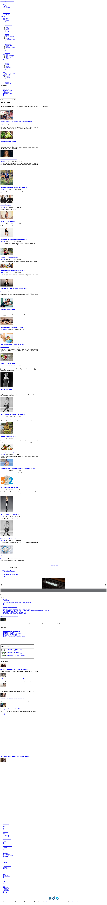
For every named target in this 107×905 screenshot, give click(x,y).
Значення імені (8, 81)
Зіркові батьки (8, 78)
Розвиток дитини (9, 50)
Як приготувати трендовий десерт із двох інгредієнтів (14, 612)
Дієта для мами (8, 57)
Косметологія (8, 24)
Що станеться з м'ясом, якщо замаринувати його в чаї (14, 603)
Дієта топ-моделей (5, 555)
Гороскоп (7, 82)
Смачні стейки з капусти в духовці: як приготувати (14, 605)
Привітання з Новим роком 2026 (9, 616)
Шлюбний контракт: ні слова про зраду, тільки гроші (14, 636)
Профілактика (8, 67)
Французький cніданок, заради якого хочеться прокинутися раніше (17, 602)
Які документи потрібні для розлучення (11, 635)
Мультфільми (8, 74)
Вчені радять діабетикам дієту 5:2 (9, 487)
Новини (7, 76)
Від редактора (8, 83)
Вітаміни (7, 64)
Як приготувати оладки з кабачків (10, 607)
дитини (22, 901)
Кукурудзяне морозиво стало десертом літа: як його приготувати (16, 609)
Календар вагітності (9, 36)
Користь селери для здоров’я (8, 141)
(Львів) (20, 649)
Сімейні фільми (8, 25)
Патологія (7, 69)
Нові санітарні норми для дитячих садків (11, 631)
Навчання (7, 53)
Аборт (6, 27)
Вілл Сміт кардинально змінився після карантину (14, 187)
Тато (6, 21)
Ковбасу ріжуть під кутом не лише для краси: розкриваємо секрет (17, 604)
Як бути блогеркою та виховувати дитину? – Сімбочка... (15, 678)
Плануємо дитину (9, 22)
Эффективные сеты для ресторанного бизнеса (12, 270)
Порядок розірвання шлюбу (9, 632)
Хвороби (5, 59)
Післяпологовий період (10, 39)
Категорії (3, 576)
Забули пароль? (6, 14)
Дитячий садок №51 (11, 650)
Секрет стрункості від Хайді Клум (9, 514)
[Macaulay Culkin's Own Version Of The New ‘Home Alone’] (53, 583)
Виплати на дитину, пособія (8, 572)
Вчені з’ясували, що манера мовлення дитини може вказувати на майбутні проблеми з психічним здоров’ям (26, 610)
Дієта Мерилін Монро (6, 389)
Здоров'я (7, 31)
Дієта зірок (7, 58)
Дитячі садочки (6, 88)
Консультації (8, 77)
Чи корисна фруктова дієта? (8, 436)
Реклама (4, 5)
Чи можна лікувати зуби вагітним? (10, 574)
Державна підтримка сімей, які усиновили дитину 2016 (14, 629)
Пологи (7, 38)
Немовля (7, 43)
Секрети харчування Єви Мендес (9, 257)
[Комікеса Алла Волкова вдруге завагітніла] (3, 696)
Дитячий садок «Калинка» (13, 649)
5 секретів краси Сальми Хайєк (8, 159)
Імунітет (7, 66)
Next (4, 714)
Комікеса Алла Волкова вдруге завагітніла (12, 698)
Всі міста (3, 657)
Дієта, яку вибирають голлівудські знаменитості (13, 414)
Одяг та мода (8, 79)
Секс (6, 30)
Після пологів (49, 901)
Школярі (7, 46)
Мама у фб (5, 8)
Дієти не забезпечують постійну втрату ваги (12, 344)
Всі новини (5, 3)
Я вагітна (7, 35)
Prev (4, 713)
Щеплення (7, 60)
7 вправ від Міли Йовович (7, 309)
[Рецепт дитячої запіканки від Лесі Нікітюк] (3, 706)
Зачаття (7, 34)
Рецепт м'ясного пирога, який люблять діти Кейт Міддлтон (16, 121)
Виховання (7, 49)
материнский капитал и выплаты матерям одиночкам (14, 568)
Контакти (5, 6)
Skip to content (11, 1)
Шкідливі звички (9, 68)
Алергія (7, 62)
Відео (4, 72)
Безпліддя (7, 40)
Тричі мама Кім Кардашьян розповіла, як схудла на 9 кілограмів (18, 468)
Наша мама (2, 16)
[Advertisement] (9, 736)
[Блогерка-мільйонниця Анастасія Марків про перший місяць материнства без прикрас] (3, 686)
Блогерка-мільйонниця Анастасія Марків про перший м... (16, 689)
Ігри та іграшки (8, 51)
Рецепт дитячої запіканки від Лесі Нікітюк (11, 709)
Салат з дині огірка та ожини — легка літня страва (13, 611)
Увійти (4, 11)
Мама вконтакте (6, 7)
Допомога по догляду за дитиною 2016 (11, 634)
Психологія (7, 28)
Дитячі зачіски (6, 96)
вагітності (32, 901)
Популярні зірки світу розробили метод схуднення (13, 288)
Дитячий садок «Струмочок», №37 (14, 655)
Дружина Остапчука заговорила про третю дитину (14, 669)
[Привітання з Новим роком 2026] (3, 620)
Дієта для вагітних (9, 56)
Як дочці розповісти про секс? (8, 571)
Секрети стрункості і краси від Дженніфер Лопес (13, 239)
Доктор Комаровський (10, 73)
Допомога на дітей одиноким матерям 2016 (12, 633)
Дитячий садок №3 (11, 652)
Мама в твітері (6, 9)
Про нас (4, 4)
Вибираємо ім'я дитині (10, 47)
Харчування (5, 54)
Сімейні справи (6, 824)
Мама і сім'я (5, 19)
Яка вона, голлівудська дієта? (8, 452)
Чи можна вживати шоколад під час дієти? (12, 327)
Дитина (4, 41)
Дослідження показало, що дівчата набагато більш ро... (15, 756)
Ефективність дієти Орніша (7, 363)
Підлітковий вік (8, 45)
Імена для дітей (6, 89)
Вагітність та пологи (7, 32)
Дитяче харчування (9, 55)
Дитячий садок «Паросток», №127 (14, 653)
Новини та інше (6, 75)
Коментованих (6, 600)
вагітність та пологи (11, 901)
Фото (4, 70)
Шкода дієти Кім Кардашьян (8, 221)
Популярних (5, 599)
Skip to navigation (4, 1)
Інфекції (7, 63)
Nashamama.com (21, 903)
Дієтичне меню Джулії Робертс (8, 538)
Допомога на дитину (7, 90)
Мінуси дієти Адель (5, 205)
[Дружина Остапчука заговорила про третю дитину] (3, 666)
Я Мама (7, 20)
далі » (56, 565)
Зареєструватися (6, 13)
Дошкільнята (8, 44)
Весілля (7, 29)
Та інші (4, 881)
